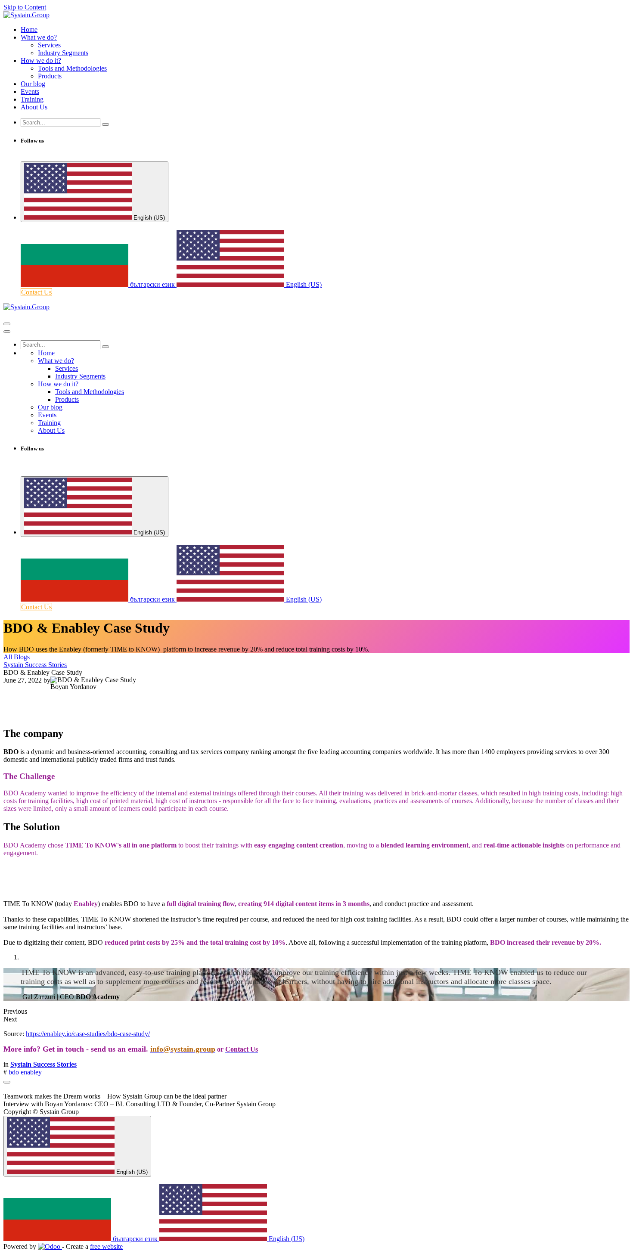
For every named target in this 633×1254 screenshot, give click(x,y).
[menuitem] (29, 29)
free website (106, 1246)
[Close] (6, 331)
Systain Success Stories (35, 664)
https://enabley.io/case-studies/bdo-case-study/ (88, 1033)
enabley (31, 1072)
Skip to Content (24, 7)
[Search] (105, 124)
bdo (14, 1072)
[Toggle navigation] (6, 324)
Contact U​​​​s (36, 292)
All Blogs (16, 657)
